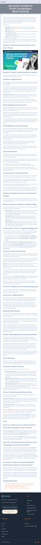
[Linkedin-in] (38, 542)
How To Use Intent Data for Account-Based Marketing (17, 488)
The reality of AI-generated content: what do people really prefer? (19, 483)
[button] (39, 1)
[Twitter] (35, 542)
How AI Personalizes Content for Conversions (15, 486)
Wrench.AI (16, 28)
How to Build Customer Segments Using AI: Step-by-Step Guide (19, 485)
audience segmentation (8, 410)
